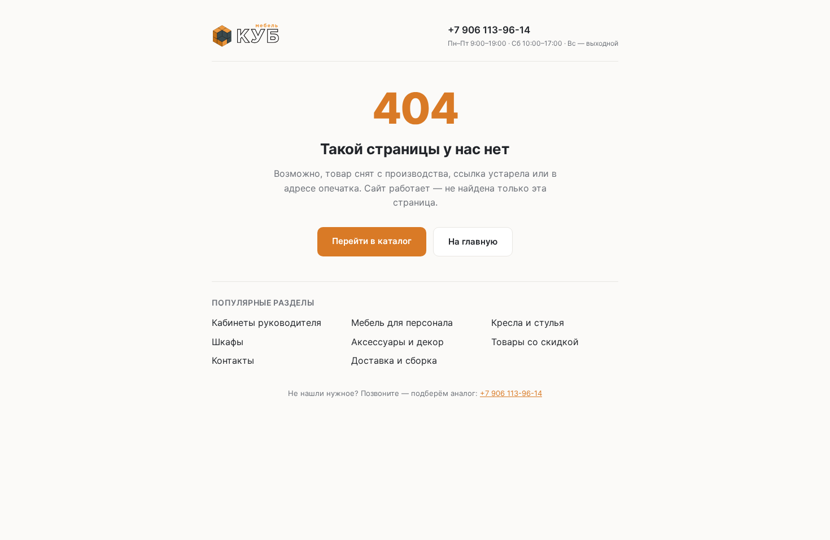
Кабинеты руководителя (266, 322)
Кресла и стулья (527, 322)
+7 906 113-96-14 (533, 35)
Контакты (233, 360)
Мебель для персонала (402, 322)
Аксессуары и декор (397, 341)
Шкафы (227, 341)
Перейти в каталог (372, 241)
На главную (472, 241)
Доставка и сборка (394, 360)
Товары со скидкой (535, 341)
